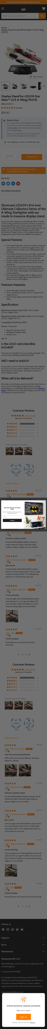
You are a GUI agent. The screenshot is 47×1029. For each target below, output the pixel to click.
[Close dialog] (44, 502)
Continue (12, 520)
